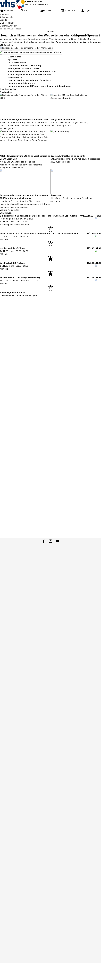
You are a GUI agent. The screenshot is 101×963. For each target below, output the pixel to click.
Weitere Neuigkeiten (9, 210)
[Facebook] (43, 541)
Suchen (50, 32)
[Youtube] (57, 541)
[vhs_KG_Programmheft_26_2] (26, 48)
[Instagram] (50, 541)
